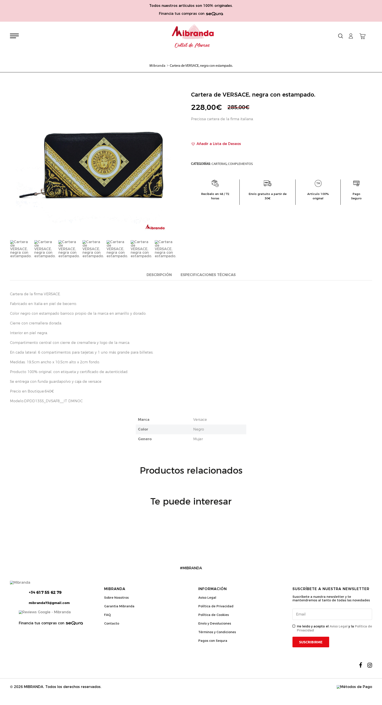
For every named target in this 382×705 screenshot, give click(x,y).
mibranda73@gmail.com (49, 603)
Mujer (198, 439)
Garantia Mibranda (119, 606)
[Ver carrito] (362, 36)
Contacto (111, 623)
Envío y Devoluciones (214, 623)
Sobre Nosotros (116, 598)
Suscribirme (311, 642)
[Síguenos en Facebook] (360, 665)
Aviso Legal (207, 598)
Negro (198, 429)
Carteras (219, 164)
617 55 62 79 (45, 592)
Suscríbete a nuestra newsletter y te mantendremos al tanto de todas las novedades (331, 598)
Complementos (240, 164)
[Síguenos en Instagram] (369, 665)
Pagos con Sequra (212, 641)
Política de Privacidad (215, 606)
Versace (200, 419)
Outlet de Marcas (192, 45)
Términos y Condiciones (217, 632)
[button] (216, 144)
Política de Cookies (213, 615)
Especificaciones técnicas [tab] (208, 275)
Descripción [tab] (159, 275)
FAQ (107, 615)
